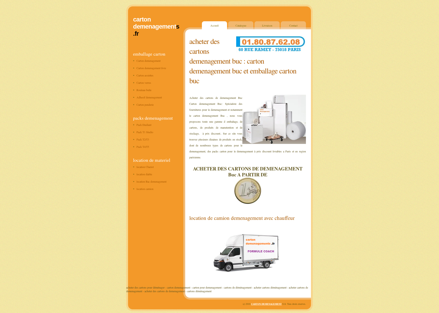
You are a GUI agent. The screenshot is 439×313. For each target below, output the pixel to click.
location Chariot (145, 167)
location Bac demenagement (151, 181)
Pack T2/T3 (143, 139)
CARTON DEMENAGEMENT (266, 303)
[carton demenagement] (247, 201)
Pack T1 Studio (145, 132)
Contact (293, 25)
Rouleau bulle (144, 90)
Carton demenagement (149, 60)
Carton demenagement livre (151, 68)
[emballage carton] (248, 272)
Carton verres (144, 82)
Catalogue (241, 25)
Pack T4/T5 (143, 146)
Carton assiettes (145, 75)
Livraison (267, 25)
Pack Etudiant (144, 125)
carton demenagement (154, 23)
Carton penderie (145, 104)
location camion (145, 189)
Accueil (214, 25)
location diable (144, 174)
